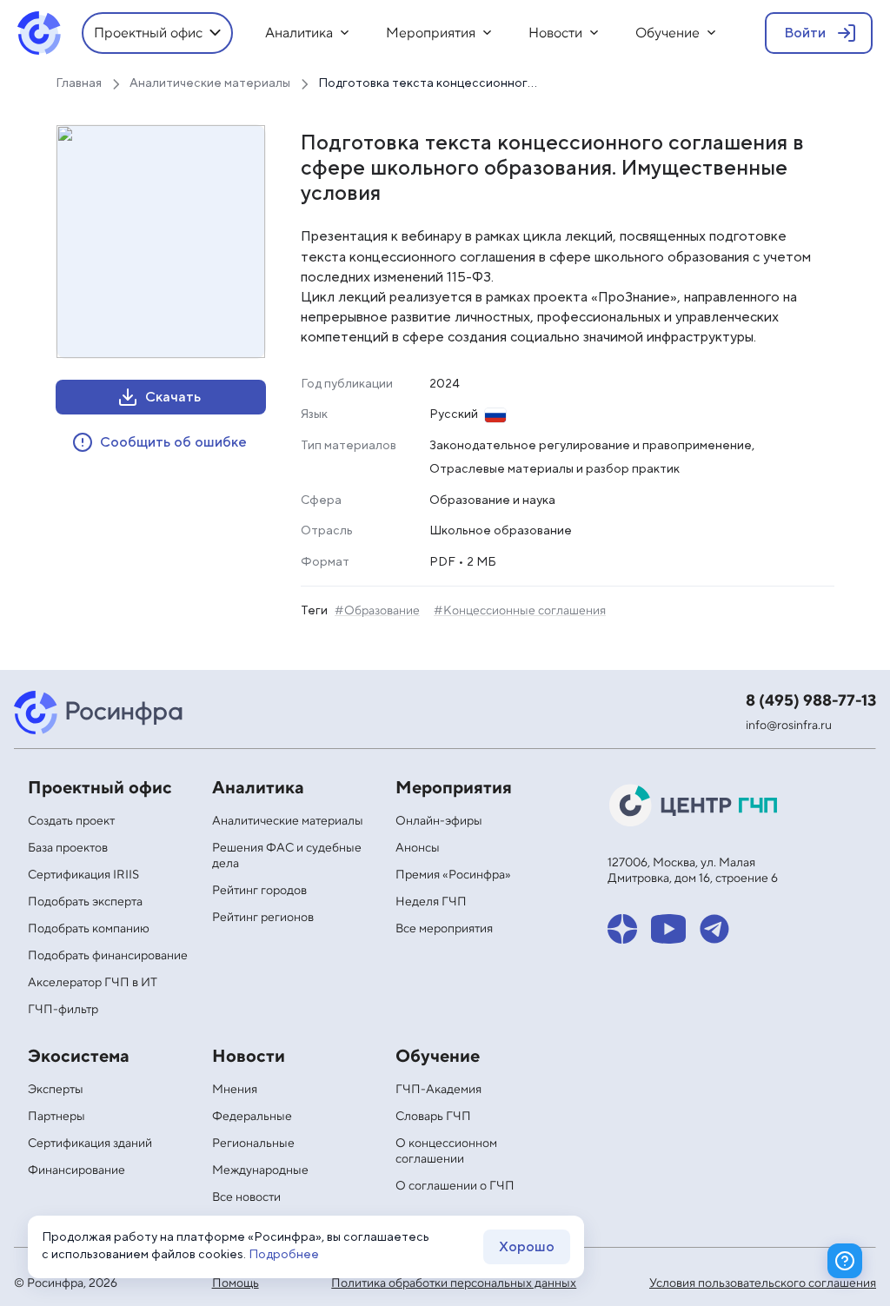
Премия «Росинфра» (453, 875)
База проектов (68, 848)
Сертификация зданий (90, 1143)
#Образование (377, 611)
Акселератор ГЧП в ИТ (92, 983)
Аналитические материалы (287, 821)
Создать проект (71, 821)
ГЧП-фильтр (63, 1010)
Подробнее (284, 1255)
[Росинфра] (101, 712)
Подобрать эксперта (85, 902)
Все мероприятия (444, 929)
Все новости (246, 1197)
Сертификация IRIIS (83, 875)
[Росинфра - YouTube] (668, 929)
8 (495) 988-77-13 (811, 701)
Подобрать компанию (88, 929)
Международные (260, 1170)
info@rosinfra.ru (789, 725)
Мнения (234, 1089)
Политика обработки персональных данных (453, 1283)
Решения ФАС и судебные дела (287, 856)
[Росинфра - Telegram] (714, 929)
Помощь (235, 1283)
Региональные (253, 1143)
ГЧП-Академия (438, 1089)
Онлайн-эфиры (438, 821)
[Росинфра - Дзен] (622, 929)
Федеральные (252, 1116)
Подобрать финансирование (108, 956)
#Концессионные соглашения (520, 611)
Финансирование (76, 1170)
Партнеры (56, 1116)
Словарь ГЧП (433, 1116)
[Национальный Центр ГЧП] (694, 805)
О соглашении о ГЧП (455, 1186)
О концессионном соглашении (446, 1151)
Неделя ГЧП (431, 902)
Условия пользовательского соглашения (762, 1283)
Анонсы (417, 848)
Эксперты (55, 1089)
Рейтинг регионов (263, 917)
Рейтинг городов (259, 890)
